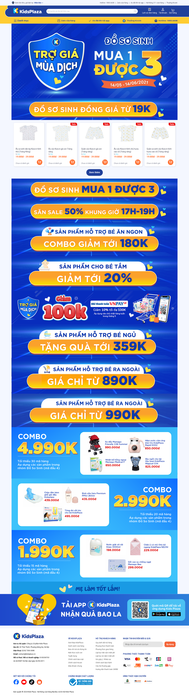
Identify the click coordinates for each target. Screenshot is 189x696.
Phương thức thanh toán (105, 646)
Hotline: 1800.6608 (107, 3)
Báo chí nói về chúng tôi (77, 649)
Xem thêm (94, 172)
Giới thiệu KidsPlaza (75, 643)
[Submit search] (135, 11)
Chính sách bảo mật (76, 659)
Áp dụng (170, 644)
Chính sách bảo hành (104, 663)
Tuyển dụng (72, 656)
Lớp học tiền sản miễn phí (105, 653)
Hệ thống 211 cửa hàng (155, 3)
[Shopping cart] (173, 10)
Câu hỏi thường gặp (103, 666)
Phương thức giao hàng (104, 649)
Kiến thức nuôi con (75, 653)
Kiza (18, 154)
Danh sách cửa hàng (76, 646)
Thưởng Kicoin (171, 3)
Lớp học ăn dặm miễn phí (105, 656)
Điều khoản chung (75, 666)
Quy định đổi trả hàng (104, 643)
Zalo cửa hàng (122, 3)
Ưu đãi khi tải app (137, 3)
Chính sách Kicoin (75, 663)
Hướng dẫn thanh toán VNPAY (107, 669)
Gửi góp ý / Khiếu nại (103, 659)
